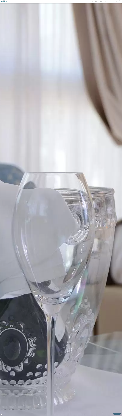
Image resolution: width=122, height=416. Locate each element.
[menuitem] (93, 1)
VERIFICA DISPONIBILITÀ (117, 413)
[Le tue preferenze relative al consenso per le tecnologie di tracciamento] (1, 414)
